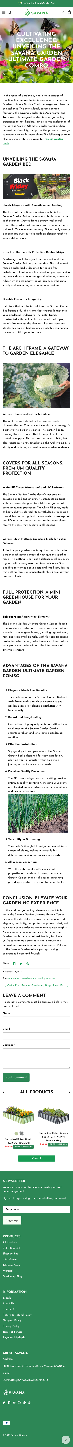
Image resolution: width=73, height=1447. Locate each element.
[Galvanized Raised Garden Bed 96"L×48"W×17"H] (19, 1114)
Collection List (11, 1248)
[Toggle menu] (3, 12)
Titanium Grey (11, 1265)
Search (7, 1298)
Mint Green (10, 1259)
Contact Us (9, 1309)
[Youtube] (14, 1402)
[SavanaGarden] (36, 12)
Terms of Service (12, 1332)
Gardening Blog (12, 1276)
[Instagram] (19, 1402)
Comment (9, 1045)
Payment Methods (14, 1337)
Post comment (16, 1077)
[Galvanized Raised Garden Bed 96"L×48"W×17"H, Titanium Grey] (54, 1114)
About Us (8, 1303)
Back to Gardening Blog (36, 985)
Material (8, 1271)
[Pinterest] (24, 1402)
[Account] (62, 12)
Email (6, 1029)
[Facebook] (9, 1402)
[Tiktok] (29, 1402)
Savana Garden (19, 1435)
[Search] (11, 12)
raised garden (29, 978)
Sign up (12, 1220)
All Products (10, 1242)
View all (36, 1158)
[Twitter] (4, 1402)
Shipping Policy (12, 1320)
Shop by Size (10, 1253)
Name (7, 1013)
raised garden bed (46, 978)
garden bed (14, 978)
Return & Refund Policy (17, 1315)
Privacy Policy (11, 1326)
